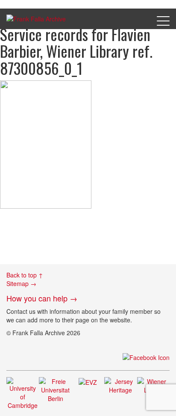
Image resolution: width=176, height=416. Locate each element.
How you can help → (41, 298)
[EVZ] (88, 381)
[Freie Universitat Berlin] (55, 388)
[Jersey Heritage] (120, 384)
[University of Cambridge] (22, 392)
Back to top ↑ (24, 275)
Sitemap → (21, 283)
